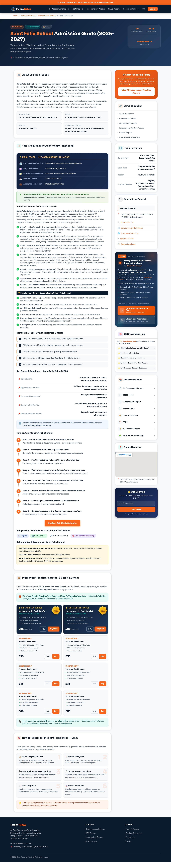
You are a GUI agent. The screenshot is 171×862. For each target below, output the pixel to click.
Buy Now (53, 629)
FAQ (144, 9)
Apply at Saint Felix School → (62, 523)
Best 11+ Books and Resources (136, 358)
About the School (126, 114)
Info (43, 629)
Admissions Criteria (127, 118)
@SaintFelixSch (127, 239)
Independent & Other (47, 16)
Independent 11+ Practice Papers (136, 363)
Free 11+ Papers (132, 829)
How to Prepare (125, 133)
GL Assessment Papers (59, 9)
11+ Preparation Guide (136, 353)
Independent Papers (96, 9)
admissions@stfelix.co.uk (132, 228)
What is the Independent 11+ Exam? (136, 348)
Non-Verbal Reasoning (137, 435)
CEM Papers (78, 9)
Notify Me (136, 509)
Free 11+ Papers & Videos (129, 137)
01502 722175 (127, 222)
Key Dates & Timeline (128, 123)
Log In (152, 9)
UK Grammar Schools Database (136, 368)
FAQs (137, 422)
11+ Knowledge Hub (128, 341)
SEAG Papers (114, 9)
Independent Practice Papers (131, 128)
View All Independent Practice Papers (136, 91)
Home (16, 16)
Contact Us (130, 837)
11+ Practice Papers (137, 429)
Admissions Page (128, 244)
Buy (55, 656)
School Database (131, 9)
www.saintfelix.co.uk (129, 233)
